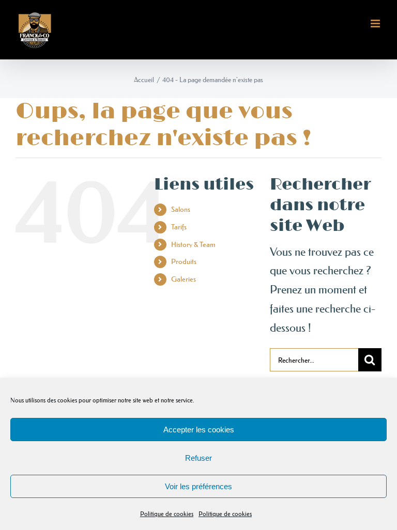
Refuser (198, 458)
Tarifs (179, 226)
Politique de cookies (166, 514)
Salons (180, 209)
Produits (183, 261)
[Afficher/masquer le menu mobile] (376, 23)
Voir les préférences (198, 486)
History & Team (193, 244)
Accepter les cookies (198, 429)
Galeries (183, 279)
